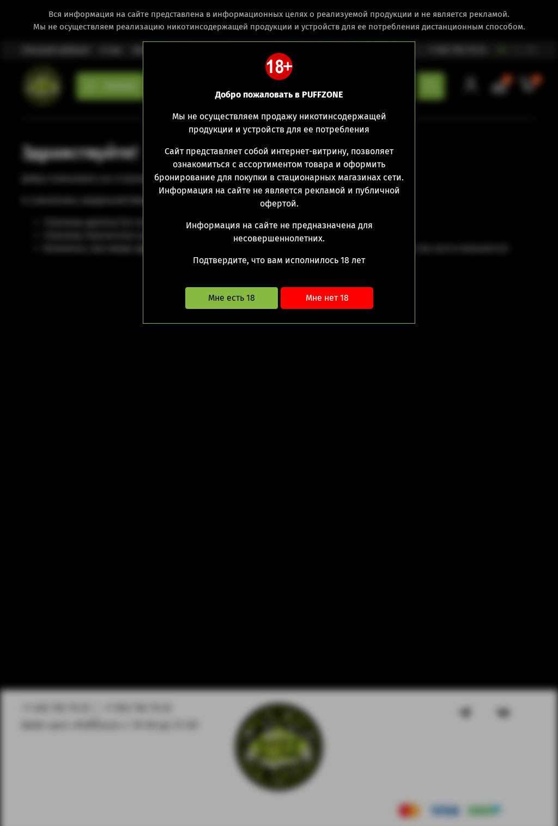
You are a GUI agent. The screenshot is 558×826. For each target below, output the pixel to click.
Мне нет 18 (327, 298)
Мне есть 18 (231, 298)
